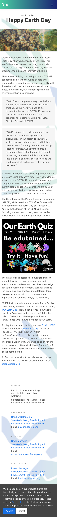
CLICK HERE (48, 325)
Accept (9, 511)
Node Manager (19, 441)
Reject (22, 511)
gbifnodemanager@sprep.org (26, 454)
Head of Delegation (21, 417)
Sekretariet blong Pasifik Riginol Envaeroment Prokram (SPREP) (28, 401)
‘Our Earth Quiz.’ (10, 309)
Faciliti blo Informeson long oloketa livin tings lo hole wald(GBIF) (25, 393)
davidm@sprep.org (28, 426)
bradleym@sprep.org (29, 478)
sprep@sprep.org (11, 363)
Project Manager (19, 468)
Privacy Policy (19, 502)
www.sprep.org (30, 328)
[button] (52, 4)
